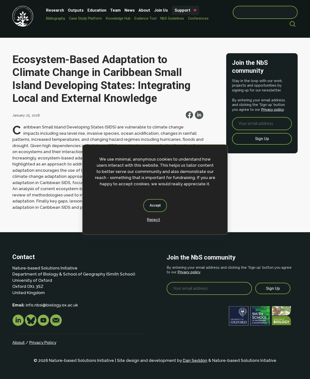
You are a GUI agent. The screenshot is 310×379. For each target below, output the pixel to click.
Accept (155, 205)
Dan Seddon (195, 360)
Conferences (198, 18)
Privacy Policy (42, 342)
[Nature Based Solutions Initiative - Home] (22, 16)
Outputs (76, 10)
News (129, 10)
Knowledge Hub (118, 18)
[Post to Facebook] (190, 117)
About (144, 10)
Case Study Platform (85, 18)
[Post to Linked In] (199, 117)
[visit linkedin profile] (18, 324)
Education (96, 10)
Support (182, 10)
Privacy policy (272, 109)
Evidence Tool (145, 18)
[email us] (56, 324)
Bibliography (55, 18)
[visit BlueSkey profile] (31, 324)
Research (55, 10)
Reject (153, 219)
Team (115, 10)
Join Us (161, 10)
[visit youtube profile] (44, 324)
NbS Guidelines (172, 18)
